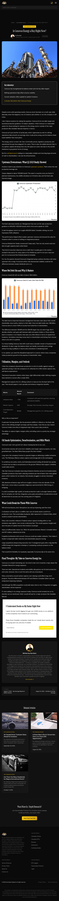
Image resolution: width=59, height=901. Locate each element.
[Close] (54, 433)
